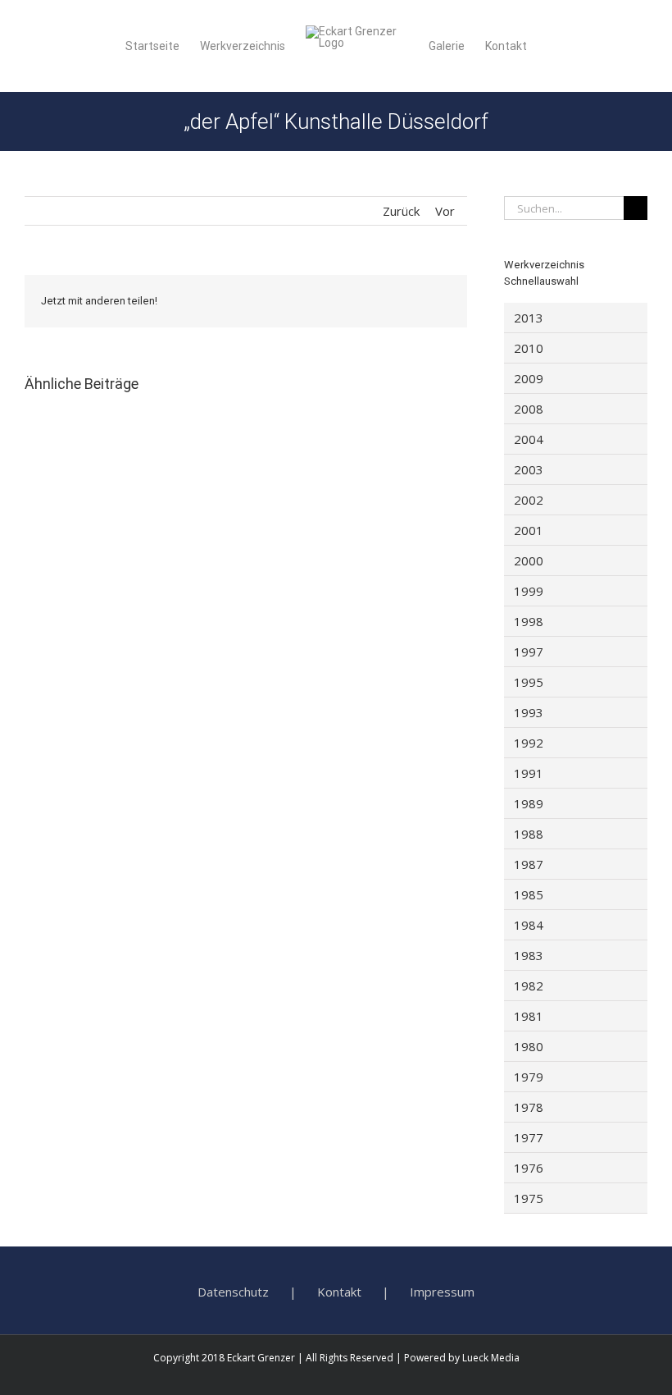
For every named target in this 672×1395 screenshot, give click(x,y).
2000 (528, 560)
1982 (528, 985)
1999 (528, 591)
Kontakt (339, 1291)
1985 (528, 894)
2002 (528, 500)
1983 (528, 955)
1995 (528, 682)
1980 (528, 1046)
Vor (445, 211)
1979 (528, 1076)
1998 (528, 621)
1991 (528, 773)
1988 (528, 834)
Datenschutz (233, 1291)
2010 (528, 348)
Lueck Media (491, 1358)
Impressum (442, 1291)
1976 (528, 1167)
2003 (528, 469)
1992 (528, 742)
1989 (528, 803)
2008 (528, 408)
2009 (528, 378)
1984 (528, 925)
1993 (528, 712)
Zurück (401, 211)
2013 (528, 317)
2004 (528, 439)
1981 (528, 1016)
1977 (528, 1137)
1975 (528, 1198)
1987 (528, 864)
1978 (528, 1107)
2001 (528, 530)
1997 (528, 651)
